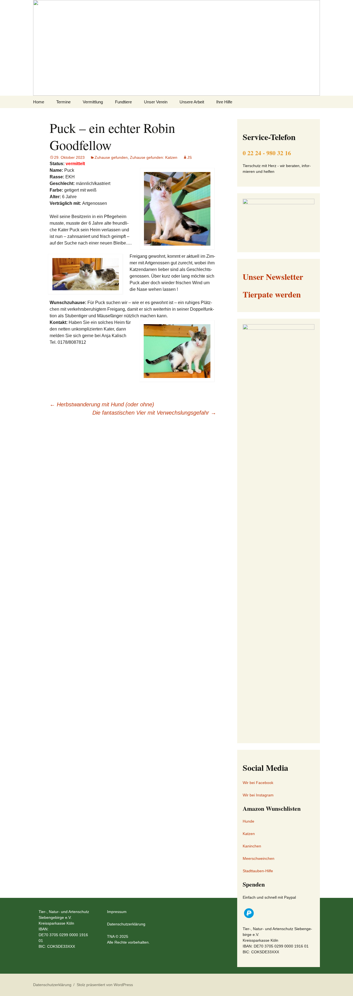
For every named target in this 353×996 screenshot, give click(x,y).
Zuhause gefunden (111, 157)
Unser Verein (155, 102)
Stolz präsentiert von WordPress (105, 984)
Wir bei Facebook (258, 782)
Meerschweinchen (258, 858)
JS (189, 157)
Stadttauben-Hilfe (258, 871)
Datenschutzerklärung (126, 924)
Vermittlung (93, 102)
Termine (63, 102)
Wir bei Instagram (258, 795)
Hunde (248, 821)
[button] (249, 913)
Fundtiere (123, 102)
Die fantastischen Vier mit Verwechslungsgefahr (154, 413)
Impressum (117, 911)
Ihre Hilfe (224, 102)
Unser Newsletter (273, 276)
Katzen (249, 833)
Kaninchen (252, 846)
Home (38, 102)
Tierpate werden (272, 294)
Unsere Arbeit (192, 102)
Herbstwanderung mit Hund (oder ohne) (102, 404)
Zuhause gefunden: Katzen (153, 157)
